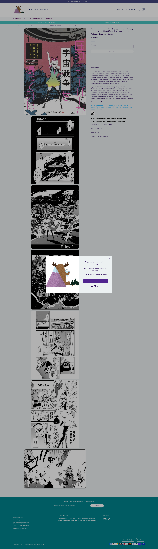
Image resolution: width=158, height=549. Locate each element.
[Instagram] (95, 286)
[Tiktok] (98, 286)
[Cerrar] (110, 258)
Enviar (95, 281)
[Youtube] (92, 286)
